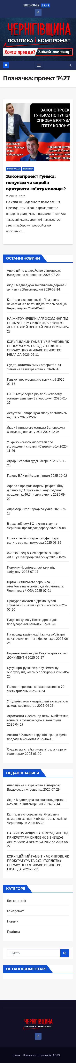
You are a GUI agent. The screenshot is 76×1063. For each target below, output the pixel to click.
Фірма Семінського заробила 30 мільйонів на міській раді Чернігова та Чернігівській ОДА (35, 586)
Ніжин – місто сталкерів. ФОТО (41, 1055)
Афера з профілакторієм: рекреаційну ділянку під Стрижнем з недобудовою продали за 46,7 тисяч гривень (35, 490)
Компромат (13, 169)
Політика (28, 169)
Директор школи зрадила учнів (30, 509)
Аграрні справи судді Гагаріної (29, 461)
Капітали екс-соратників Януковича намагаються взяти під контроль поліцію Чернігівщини (37, 304)
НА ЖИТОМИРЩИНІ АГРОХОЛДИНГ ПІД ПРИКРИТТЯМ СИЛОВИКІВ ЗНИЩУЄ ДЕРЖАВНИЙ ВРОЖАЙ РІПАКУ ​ (37, 323)
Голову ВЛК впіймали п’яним (28, 475)
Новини (12, 921)
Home (16, 1055)
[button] (70, 65)
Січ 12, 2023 (17, 196)
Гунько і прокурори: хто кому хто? (32, 379)
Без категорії (16, 900)
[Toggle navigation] (39, 65)
